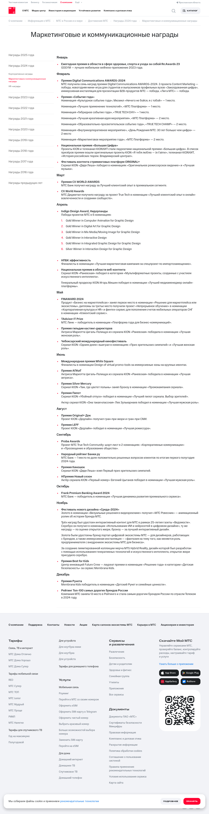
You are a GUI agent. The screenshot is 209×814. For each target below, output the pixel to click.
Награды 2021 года (21, 119)
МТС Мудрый (16, 704)
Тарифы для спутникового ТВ (25, 730)
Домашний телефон (70, 778)
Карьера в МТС (146, 625)
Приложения (116, 688)
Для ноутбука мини (70, 647)
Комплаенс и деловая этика (125, 739)
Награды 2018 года (21, 151)
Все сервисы (116, 695)
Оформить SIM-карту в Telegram (78, 712)
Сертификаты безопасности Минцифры (125, 724)
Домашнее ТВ (67, 765)
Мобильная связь (69, 687)
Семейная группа (119, 676)
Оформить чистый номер (73, 718)
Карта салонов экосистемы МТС (112, 625)
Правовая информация (122, 732)
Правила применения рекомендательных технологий (127, 768)
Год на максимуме (19, 736)
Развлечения (116, 652)
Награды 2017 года (21, 162)
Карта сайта (116, 783)
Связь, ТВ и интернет (21, 648)
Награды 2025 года (21, 55)
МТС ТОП (14, 692)
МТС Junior (15, 698)
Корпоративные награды (21, 74)
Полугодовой (16, 742)
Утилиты (114, 682)
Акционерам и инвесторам (177, 625)
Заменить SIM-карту (71, 740)
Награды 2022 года (21, 108)
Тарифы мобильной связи (23, 674)
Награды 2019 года (21, 140)
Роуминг (64, 693)
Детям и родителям (120, 664)
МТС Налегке (16, 723)
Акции (83, 625)
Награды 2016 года (21, 172)
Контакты (53, 625)
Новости (69, 625)
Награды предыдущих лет (25, 183)
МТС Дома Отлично (20, 654)
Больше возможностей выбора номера (77, 732)
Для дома (64, 753)
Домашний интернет (71, 759)
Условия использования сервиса (127, 777)
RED (11, 680)
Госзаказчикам (49, 2)
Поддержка (35, 625)
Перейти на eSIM (68, 746)
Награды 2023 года (21, 97)
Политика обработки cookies (125, 751)
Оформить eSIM (68, 706)
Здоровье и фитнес (120, 670)
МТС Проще (15, 710)
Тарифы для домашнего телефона (79, 666)
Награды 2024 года (21, 66)
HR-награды (15, 86)
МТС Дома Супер (18, 666)
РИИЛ (12, 717)
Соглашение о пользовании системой (125, 759)
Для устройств (67, 641)
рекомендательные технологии (79, 801)
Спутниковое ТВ (68, 772)
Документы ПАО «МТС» (123, 717)
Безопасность (117, 658)
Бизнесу (35, 2)
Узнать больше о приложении (176, 664)
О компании (66, 2)
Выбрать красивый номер (74, 724)
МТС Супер (15, 686)
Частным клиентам (18, 2)
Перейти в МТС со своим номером (79, 699)
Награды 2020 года (21, 129)
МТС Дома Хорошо (19, 660)
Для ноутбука (66, 653)
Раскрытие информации (123, 745)
